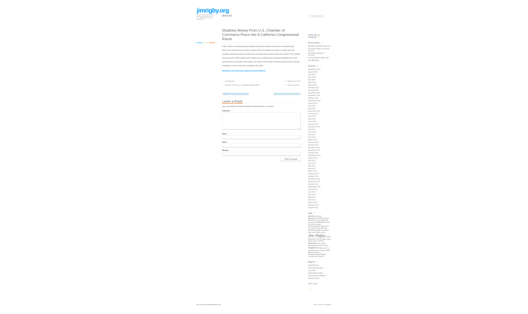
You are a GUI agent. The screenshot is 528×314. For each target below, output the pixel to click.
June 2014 (312, 132)
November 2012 (314, 181)
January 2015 (313, 124)
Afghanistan (312, 218)
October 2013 (313, 153)
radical (325, 245)
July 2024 (311, 106)
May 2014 (311, 135)
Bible (310, 220)
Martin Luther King (314, 241)
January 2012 (313, 208)
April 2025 (312, 82)
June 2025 (312, 77)
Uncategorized (230, 81)
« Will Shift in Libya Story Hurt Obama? (235, 94)
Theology (311, 256)
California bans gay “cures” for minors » (287, 94)
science (317, 250)
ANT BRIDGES (313, 60)
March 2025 (312, 85)
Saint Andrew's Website (316, 276)
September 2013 (314, 155)
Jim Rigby (244, 85)
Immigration (325, 230)
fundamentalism (314, 226)
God (317, 228)
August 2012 (312, 189)
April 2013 (312, 168)
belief (327, 218)
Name (225, 134)
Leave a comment (293, 85)
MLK (322, 241)
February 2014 (313, 142)
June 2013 (312, 163)
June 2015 (312, 121)
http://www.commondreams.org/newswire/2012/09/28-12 (244, 71)
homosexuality (314, 230)
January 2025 (313, 90)
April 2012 (312, 200)
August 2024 (312, 103)
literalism (311, 239)
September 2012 (314, 187)
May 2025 (311, 80)
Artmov (328, 304)
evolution (318, 224)
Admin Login (312, 284)
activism (319, 216)
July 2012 (311, 192)
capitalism (324, 220)
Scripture (323, 250)
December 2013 (314, 148)
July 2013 (311, 161)
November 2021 (314, 111)
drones (327, 222)
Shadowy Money (254, 85)
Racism (320, 245)
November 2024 (314, 95)
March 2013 (312, 171)
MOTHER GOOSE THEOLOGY (319, 46)
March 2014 (312, 140)
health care (323, 228)
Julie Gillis (312, 270)
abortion (311, 216)
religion (311, 247)
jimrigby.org (213, 10)
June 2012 (312, 195)
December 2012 (314, 179)
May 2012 (311, 197)
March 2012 (312, 202)
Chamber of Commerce (232, 85)
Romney (319, 248)
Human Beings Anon (315, 268)
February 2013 (313, 174)
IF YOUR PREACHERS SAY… (319, 58)
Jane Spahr (316, 232)
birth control (316, 220)
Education (311, 224)
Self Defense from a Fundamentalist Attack (319, 252)
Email (225, 142)
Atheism (321, 218)
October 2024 (313, 98)
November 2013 (314, 150)
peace (318, 243)
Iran (309, 232)
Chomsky (311, 222)
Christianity (319, 222)
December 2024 (314, 93)
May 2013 (311, 166)
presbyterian (312, 245)
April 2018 (312, 119)
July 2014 (311, 129)
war (316, 256)
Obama (311, 243)
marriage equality (325, 239)
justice (328, 236)
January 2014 (313, 145)
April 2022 (312, 108)
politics (323, 243)
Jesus (323, 232)
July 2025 (311, 75)
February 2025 (313, 88)
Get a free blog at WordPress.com (209, 304)
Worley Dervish (313, 278)
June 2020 (312, 116)
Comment (227, 111)
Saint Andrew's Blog (315, 273)
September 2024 (314, 101)
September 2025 (314, 69)
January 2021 (313, 114)
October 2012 (313, 184)
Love (317, 239)
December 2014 (314, 127)
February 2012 (313, 205)
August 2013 (312, 158)
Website (225, 150)
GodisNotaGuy (313, 265)
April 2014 (312, 137)
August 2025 (312, 72)
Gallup (322, 226)
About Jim (227, 15)
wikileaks (321, 256)
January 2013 (313, 176)
